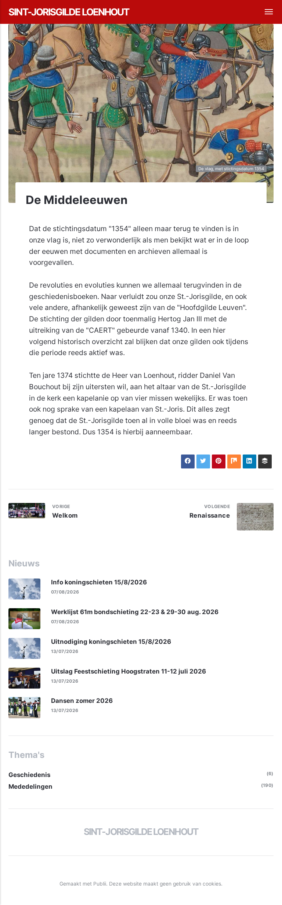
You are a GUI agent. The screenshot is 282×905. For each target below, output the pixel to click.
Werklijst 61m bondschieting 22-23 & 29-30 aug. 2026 (134, 612)
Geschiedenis (29, 774)
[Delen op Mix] (234, 461)
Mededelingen (30, 786)
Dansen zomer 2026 (82, 700)
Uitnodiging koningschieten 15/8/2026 (111, 641)
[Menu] (264, 12)
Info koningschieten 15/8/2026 (99, 582)
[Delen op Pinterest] (218, 461)
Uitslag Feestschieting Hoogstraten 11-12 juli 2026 (128, 671)
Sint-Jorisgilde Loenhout (68, 12)
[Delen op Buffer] (265, 461)
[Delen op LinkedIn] (249, 461)
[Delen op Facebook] (188, 461)
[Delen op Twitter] (203, 461)
